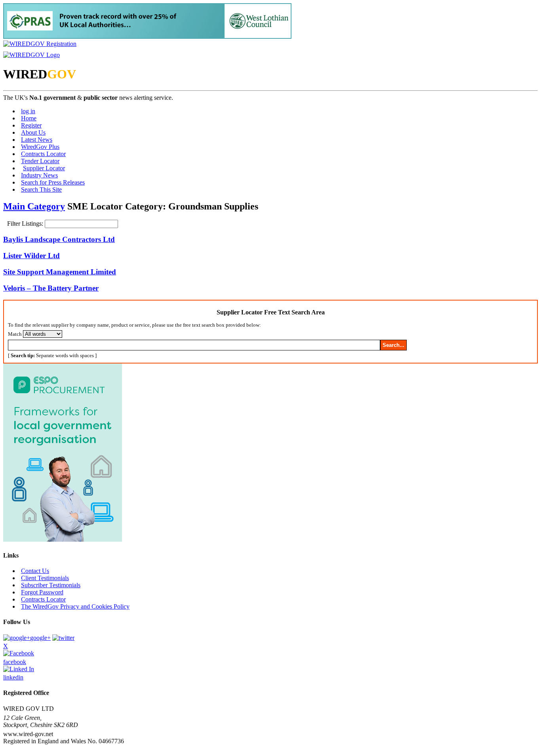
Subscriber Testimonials (50, 585)
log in (28, 111)
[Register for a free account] (39, 43)
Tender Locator (40, 161)
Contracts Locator (43, 153)
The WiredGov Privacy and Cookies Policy (75, 606)
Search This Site (41, 189)
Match (15, 334)
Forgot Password (42, 592)
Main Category (34, 206)
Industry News (39, 175)
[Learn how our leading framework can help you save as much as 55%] (147, 36)
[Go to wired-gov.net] (31, 54)
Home (28, 118)
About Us (33, 132)
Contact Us (35, 570)
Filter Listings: (26, 223)
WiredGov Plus (40, 146)
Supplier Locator (44, 168)
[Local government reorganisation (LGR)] (62, 539)
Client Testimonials (45, 578)
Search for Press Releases (53, 182)
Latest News (36, 139)
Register (31, 125)
